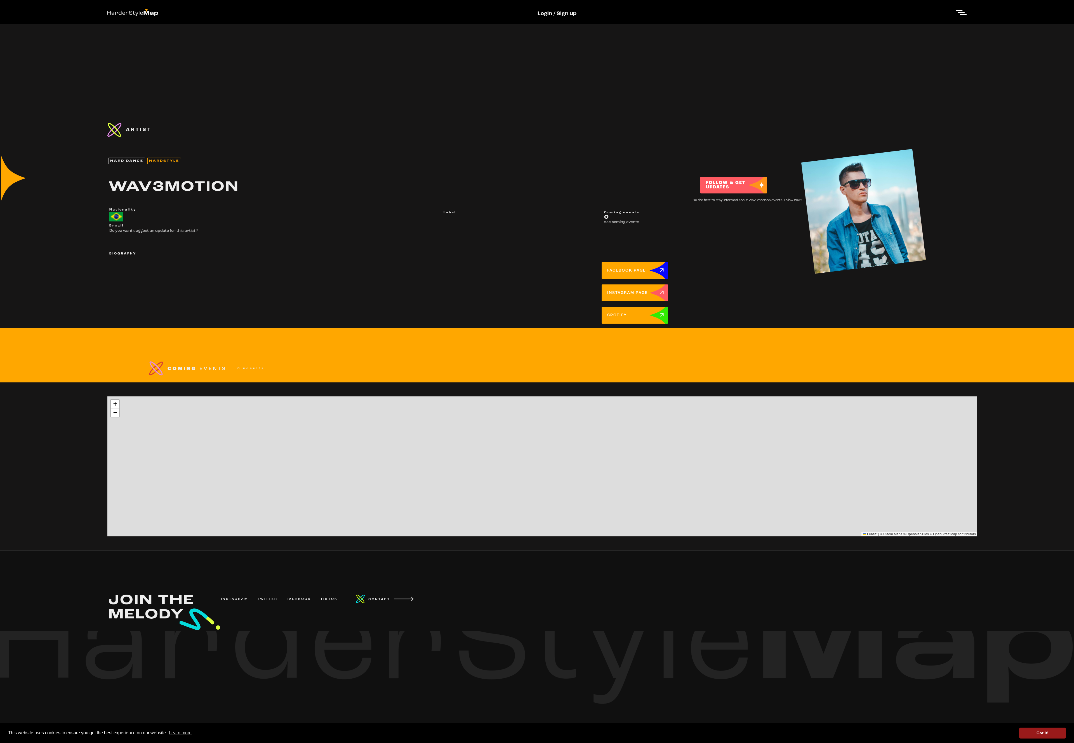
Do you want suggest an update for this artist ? (153, 231)
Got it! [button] (1043, 733)
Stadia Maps (892, 533)
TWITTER (267, 599)
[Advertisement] (537, 63)
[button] (115, 404)
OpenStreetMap (945, 533)
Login (545, 14)
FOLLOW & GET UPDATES (725, 185)
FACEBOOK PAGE (626, 270)
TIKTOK (329, 599)
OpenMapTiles (917, 533)
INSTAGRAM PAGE (627, 293)
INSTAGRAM (234, 599)
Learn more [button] (180, 732)
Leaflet (871, 533)
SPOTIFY (617, 315)
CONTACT (379, 599)
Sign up (566, 14)
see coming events (621, 222)
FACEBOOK (299, 599)
